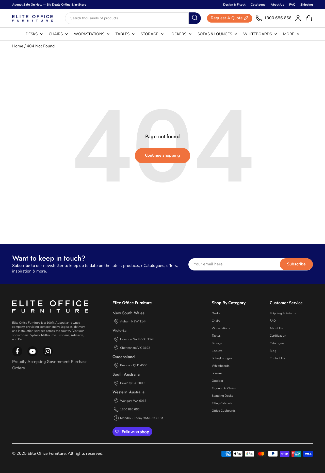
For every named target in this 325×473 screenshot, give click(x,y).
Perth (21, 339)
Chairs (56, 34)
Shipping (306, 5)
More (288, 34)
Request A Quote (227, 18)
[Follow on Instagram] (32, 355)
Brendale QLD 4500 (133, 365)
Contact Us (277, 358)
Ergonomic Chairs (224, 388)
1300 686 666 (129, 409)
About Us (277, 5)
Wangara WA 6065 (133, 401)
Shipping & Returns (283, 313)
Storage (149, 34)
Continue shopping (162, 155)
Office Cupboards (224, 411)
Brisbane (63, 335)
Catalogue (258, 5)
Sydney (35, 335)
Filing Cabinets (222, 403)
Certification (278, 336)
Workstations (89, 34)
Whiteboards (257, 34)
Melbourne (48, 335)
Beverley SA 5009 (132, 383)
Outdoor (217, 381)
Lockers (178, 34)
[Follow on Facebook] (17, 355)
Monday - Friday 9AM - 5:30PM (141, 418)
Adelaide (77, 335)
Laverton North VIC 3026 (137, 339)
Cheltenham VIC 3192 (135, 348)
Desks (32, 34)
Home (17, 46)
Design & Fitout (234, 5)
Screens (217, 373)
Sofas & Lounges (215, 34)
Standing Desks (222, 396)
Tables (122, 34)
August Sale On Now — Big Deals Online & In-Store (49, 5)
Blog (273, 351)
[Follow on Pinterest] (48, 355)
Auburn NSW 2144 (133, 321)
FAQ (292, 5)
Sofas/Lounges (222, 358)
